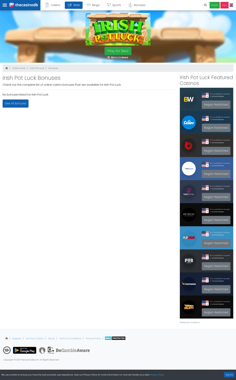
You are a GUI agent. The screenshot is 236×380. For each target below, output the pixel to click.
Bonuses (139, 5)
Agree (229, 374)
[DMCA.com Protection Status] (115, 338)
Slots (76, 5)
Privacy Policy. (157, 374)
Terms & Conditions (70, 338)
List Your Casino (34, 338)
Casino (55, 5)
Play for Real (118, 51)
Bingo (96, 5)
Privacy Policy (93, 338)
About (51, 338)
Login (224, 5)
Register (214, 5)
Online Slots (19, 68)
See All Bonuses (15, 103)
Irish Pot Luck (36, 68)
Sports (116, 5)
